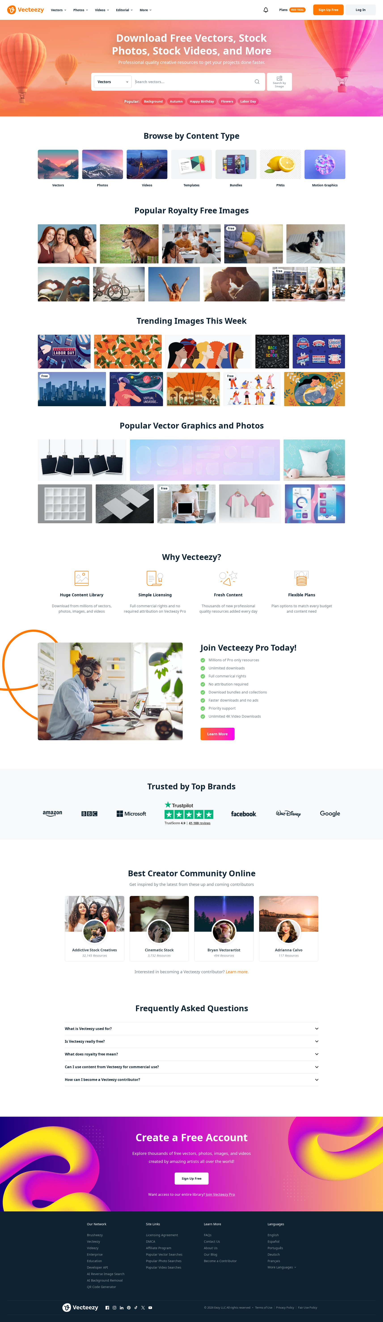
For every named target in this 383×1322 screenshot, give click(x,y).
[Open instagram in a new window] (114, 1307)
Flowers (227, 101)
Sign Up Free (191, 1178)
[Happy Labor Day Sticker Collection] (319, 351)
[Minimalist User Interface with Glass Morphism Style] (315, 503)
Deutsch (274, 1254)
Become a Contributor (220, 1261)
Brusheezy (95, 1235)
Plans (283, 10)
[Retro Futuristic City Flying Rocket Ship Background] (193, 389)
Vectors (57, 10)
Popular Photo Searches (164, 1261)
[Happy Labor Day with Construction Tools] (64, 351)
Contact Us (212, 1241)
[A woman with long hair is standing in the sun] (174, 284)
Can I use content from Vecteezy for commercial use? (112, 1066)
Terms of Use (263, 1307)
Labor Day (248, 101)
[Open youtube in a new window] (150, 1307)
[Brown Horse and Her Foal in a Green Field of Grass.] (129, 243)
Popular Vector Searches (164, 1254)
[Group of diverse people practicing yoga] (308, 284)
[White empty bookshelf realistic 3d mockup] (65, 503)
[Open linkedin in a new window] (121, 1307)
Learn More (217, 733)
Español (273, 1241)
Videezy (92, 1248)
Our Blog (210, 1254)
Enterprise (95, 1254)
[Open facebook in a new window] (107, 1307)
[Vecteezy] (25, 9)
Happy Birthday (202, 101)
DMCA (150, 1241)
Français (274, 1261)
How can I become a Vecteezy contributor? (102, 1079)
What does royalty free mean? (91, 1054)
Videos (100, 10)
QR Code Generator (101, 1287)
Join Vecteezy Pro (220, 1194)
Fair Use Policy (307, 1307)
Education (94, 1261)
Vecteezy (93, 1241)
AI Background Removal (105, 1280)
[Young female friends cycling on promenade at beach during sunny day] (119, 284)
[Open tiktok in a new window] (136, 1307)
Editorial (122, 10)
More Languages (280, 1267)
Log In (361, 10)
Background (153, 101)
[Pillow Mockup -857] (314, 460)
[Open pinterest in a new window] (129, 1307)
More (144, 10)
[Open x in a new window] (143, 1307)
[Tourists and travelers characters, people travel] (252, 389)
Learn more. (237, 971)
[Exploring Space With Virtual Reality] (136, 389)
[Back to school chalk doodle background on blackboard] (272, 351)
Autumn (176, 101)
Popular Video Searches (163, 1267)
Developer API (97, 1267)
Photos (78, 10)
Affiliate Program (158, 1248)
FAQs (208, 1235)
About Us (211, 1248)
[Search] (257, 81)
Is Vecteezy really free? (85, 1041)
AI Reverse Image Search (106, 1274)
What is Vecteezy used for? (88, 1028)
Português (275, 1248)
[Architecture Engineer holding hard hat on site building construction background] (253, 243)
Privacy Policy (285, 1307)
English (273, 1235)
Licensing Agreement (162, 1235)
